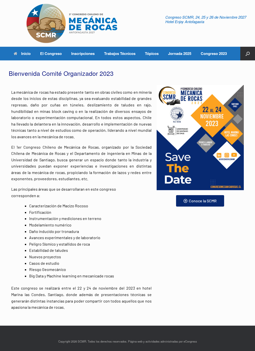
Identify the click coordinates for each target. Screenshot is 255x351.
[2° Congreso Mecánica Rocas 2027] (71, 23)
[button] (247, 53)
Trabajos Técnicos (119, 53)
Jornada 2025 (179, 53)
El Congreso (51, 53)
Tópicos (152, 53)
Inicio (26, 53)
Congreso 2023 (214, 53)
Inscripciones (83, 53)
